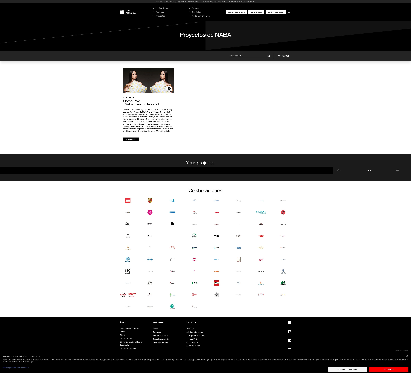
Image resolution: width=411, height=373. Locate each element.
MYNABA (190, 328)
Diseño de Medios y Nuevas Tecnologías (131, 343)
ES (289, 12)
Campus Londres (193, 346)
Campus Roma (192, 342)
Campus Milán (192, 339)
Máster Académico (160, 335)
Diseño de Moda (126, 338)
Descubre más (131, 139)
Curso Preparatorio (161, 339)
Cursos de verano (160, 342)
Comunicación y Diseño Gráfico (129, 330)
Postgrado (157, 332)
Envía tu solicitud (275, 12)
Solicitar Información (194, 332)
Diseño (123, 335)
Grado (155, 328)
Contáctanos (256, 12)
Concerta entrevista (236, 12)
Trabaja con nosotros (195, 335)
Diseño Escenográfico (128, 348)
